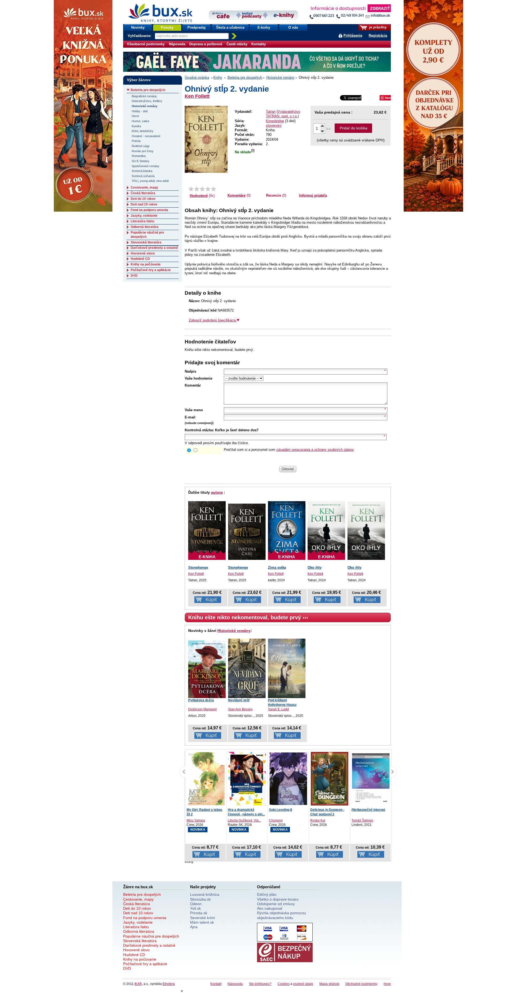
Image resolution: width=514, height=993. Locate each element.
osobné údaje (303, 983)
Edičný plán (267, 894)
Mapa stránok (329, 983)
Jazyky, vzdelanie (144, 216)
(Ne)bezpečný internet (327, 810)
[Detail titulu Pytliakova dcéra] (207, 669)
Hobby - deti (140, 111)
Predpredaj (196, 27)
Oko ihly (315, 567)
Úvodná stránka (197, 78)
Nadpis (190, 371)
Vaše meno (194, 410)
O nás (293, 27)
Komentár (193, 385)
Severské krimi (202, 918)
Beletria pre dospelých (245, 78)
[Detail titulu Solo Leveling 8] (247, 778)
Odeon (196, 904)
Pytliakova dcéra (201, 700)
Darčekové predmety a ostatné (154, 248)
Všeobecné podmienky (146, 44)
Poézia (136, 141)
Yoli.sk (195, 908)
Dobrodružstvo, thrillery (147, 101)
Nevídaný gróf (239, 700)
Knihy (217, 78)
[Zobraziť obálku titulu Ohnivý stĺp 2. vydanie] (206, 139)
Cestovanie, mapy (144, 187)
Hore (387, 983)
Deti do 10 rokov (143, 199)
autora (217, 492)
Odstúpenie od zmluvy (276, 904)
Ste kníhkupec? (260, 983)
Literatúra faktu (142, 221)
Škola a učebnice (230, 27)
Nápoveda (177, 44)
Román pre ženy (142, 151)
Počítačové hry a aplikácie (151, 270)
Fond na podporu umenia (149, 210)
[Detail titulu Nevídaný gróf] (247, 668)
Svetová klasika (142, 171)
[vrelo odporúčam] (213, 189)
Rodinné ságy (141, 146)
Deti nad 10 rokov (144, 204)
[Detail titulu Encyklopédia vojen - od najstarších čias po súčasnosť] (371, 778)
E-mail (190, 417)
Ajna (194, 927)
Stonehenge (198, 567)
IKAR (138, 983)
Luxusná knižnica (204, 894)
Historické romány (280, 78)
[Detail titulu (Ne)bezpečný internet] (329, 778)
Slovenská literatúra (146, 242)
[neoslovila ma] (196, 189)
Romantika (139, 156)
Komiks (136, 126)
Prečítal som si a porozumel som (289, 450)
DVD (134, 276)
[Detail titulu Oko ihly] (366, 530)
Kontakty (258, 44)
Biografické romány (144, 96)
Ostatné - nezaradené (146, 136)
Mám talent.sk (202, 922)
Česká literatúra (143, 193)
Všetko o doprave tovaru (277, 899)
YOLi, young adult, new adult (150, 180)
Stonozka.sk (200, 899)
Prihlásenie (352, 35)
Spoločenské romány (145, 166)
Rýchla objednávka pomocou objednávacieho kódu (281, 915)
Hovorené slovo (143, 253)
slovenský (274, 125)
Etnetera (168, 983)
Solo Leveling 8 (239, 810)
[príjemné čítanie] (208, 189)
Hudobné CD (140, 259)
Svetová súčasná (143, 176)
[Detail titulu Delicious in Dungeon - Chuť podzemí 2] (288, 778)
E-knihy (264, 27)
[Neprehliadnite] (350, 12)
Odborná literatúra (144, 227)
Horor (135, 116)
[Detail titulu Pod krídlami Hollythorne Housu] (286, 668)
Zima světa (277, 567)
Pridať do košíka (353, 128)
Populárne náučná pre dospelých (151, 936)
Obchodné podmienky (361, 983)
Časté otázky (236, 44)
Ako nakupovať (269, 908)
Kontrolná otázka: (199, 430)
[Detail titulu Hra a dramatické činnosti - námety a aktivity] (206, 778)
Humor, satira (140, 121)
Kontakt (215, 983)
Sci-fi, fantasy (140, 161)
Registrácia (378, 35)
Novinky (138, 27)
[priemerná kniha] (202, 189)
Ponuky (167, 27)
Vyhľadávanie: (140, 36)
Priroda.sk (198, 913)
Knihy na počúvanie (146, 264)
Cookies (284, 983)
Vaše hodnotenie (198, 378)
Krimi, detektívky (142, 131)
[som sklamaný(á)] (191, 189)
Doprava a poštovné (205, 44)
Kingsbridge (275, 121)
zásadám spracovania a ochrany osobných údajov (315, 450)
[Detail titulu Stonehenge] (247, 532)
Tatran (270, 112)
